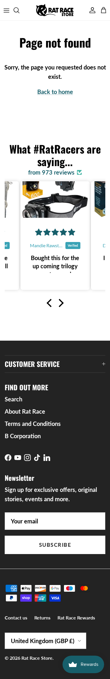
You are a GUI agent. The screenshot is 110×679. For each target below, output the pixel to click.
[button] (50, 303)
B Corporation (23, 435)
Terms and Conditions (33, 423)
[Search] (19, 10)
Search (13, 399)
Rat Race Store (37, 658)
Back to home (55, 91)
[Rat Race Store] (55, 10)
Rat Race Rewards (76, 617)
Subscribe (55, 545)
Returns (42, 617)
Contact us (16, 617)
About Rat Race (25, 411)
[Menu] (6, 10)
